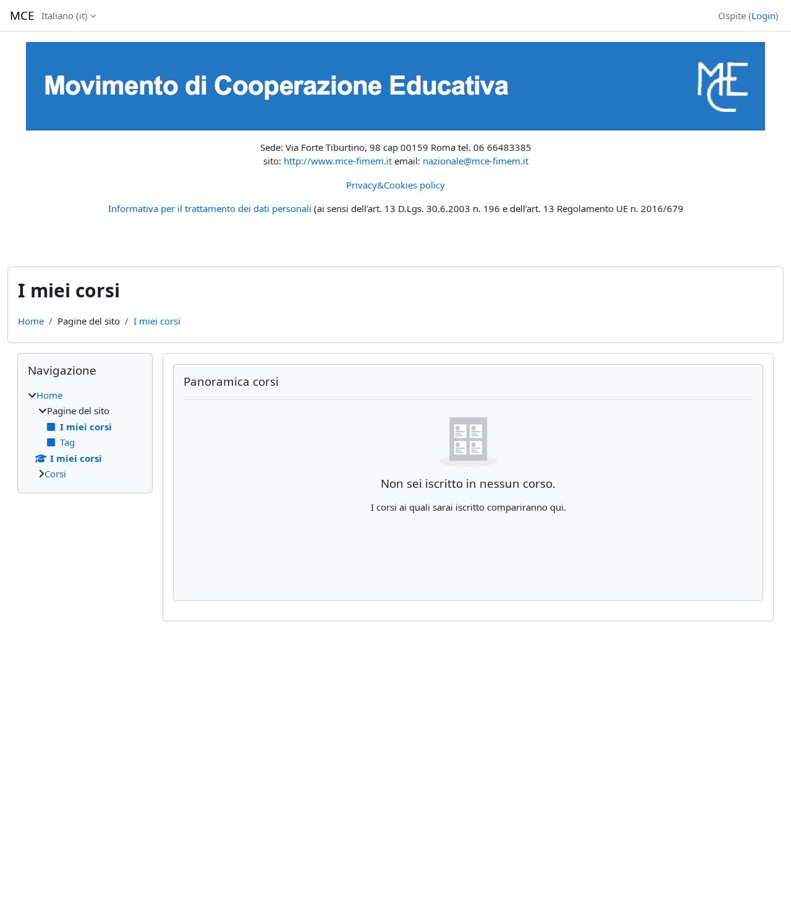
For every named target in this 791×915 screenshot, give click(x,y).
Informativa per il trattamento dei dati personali (209, 208)
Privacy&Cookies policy (395, 185)
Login (763, 15)
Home (31, 321)
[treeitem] (85, 434)
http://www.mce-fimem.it (338, 161)
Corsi (55, 473)
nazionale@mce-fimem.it (475, 161)
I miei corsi (156, 321)
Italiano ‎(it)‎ (64, 15)
